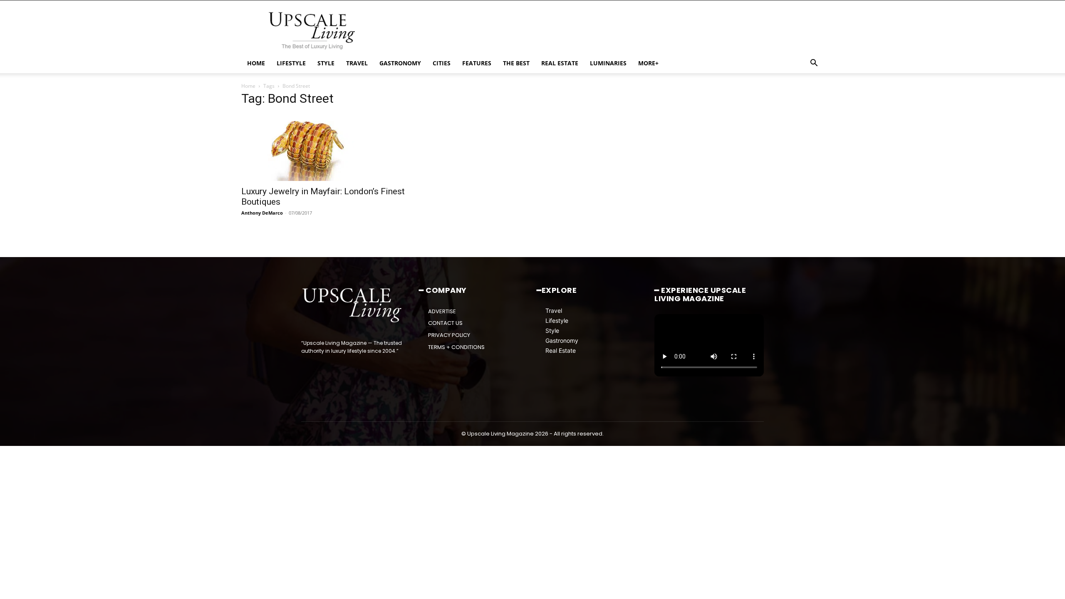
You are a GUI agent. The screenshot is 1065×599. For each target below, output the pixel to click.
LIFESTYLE (291, 63)
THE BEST (516, 63)
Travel (553, 310)
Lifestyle (556, 320)
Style (552, 330)
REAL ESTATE (559, 63)
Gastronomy (561, 340)
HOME (256, 63)
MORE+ (648, 63)
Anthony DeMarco (262, 213)
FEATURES (476, 63)
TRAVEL (357, 63)
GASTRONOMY (400, 63)
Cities (442, 63)
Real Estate (560, 350)
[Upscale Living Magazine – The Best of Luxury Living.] (352, 305)
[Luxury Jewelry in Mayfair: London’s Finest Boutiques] (331, 147)
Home (248, 85)
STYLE (325, 63)
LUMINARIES (608, 63)
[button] (814, 64)
